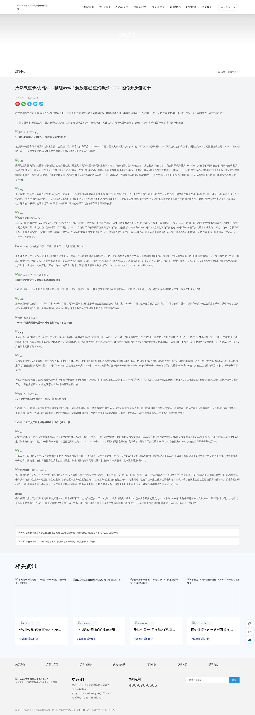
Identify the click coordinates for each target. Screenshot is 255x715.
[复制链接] (41, 104)
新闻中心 (127, 34)
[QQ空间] (35, 104)
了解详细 (24, 639)
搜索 (234, 680)
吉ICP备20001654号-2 (65, 710)
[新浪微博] (17, 104)
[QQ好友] (29, 104)
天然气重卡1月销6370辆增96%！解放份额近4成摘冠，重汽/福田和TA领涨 (60, 541)
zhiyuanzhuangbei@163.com (95, 693)
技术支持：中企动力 (101, 710)
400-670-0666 (143, 685)
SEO (88, 710)
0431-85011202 (92, 697)
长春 (113, 710)
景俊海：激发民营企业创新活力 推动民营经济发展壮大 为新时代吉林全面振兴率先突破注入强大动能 (72, 532)
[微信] (23, 104)
